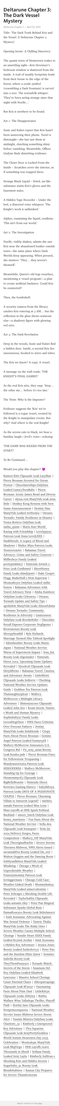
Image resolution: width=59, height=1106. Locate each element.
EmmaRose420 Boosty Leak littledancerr (29, 912)
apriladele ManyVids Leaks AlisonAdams (29, 606)
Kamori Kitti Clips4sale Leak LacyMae (27, 476)
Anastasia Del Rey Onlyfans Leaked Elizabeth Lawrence (27, 972)
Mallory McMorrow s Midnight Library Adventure (23, 698)
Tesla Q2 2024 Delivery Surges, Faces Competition (27, 833)
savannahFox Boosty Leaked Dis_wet (26, 852)
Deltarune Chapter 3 (13, 26)
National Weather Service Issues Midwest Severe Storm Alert (29, 1014)
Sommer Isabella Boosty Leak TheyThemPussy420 (29, 958)
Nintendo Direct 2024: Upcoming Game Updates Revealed (28, 661)
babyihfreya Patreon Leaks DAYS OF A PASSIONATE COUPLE (29, 791)
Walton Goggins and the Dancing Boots (28, 856)
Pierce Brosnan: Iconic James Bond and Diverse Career (29, 494)
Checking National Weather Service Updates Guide (27, 684)
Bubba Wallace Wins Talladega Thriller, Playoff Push (29, 1000)
